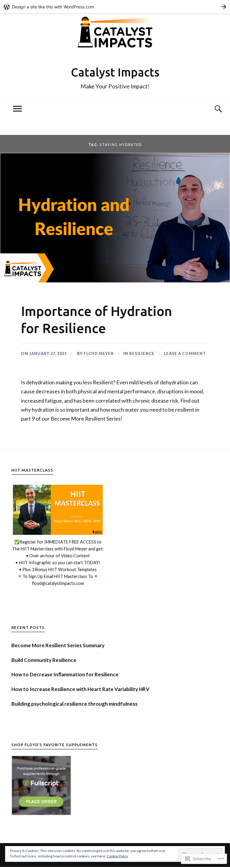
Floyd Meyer (99, 353)
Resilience (142, 353)
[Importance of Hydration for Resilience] (115, 280)
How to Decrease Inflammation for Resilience (65, 674)
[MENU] (17, 108)
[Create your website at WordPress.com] (115, 6)
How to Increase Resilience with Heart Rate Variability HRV (80, 689)
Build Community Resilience (43, 660)
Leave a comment (185, 353)
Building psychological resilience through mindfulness (74, 704)
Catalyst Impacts (115, 72)
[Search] (213, 108)
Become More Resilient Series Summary (58, 645)
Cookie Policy (117, 856)
